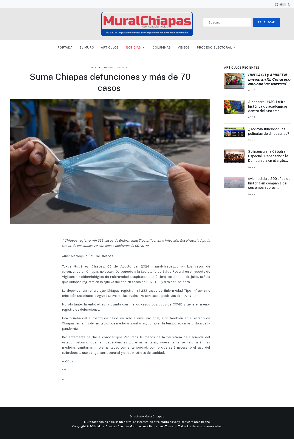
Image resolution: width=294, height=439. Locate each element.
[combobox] (227, 22)
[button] (135, 47)
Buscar (269, 22)
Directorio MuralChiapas (147, 416)
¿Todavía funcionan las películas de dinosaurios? (268, 131)
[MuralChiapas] (146, 24)
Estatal (95, 67)
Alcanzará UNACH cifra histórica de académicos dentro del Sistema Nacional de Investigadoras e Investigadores (268, 106)
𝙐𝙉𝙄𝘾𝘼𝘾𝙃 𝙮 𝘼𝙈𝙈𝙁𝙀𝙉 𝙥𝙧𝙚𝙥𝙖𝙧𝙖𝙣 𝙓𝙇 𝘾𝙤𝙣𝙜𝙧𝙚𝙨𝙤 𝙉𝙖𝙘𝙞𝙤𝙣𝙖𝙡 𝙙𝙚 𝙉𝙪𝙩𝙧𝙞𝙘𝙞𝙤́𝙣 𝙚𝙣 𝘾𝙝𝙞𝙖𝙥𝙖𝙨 (269, 79)
